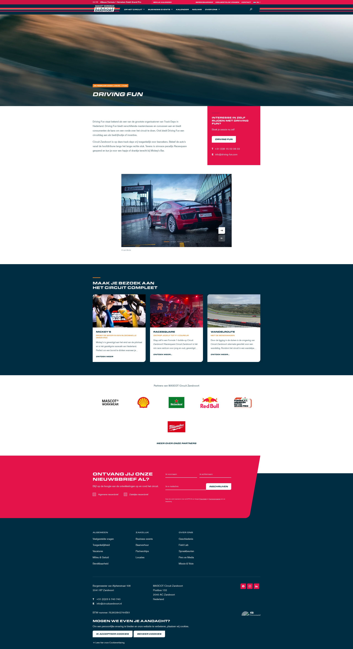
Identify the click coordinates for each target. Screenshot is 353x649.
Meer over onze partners (176, 443)
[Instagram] (250, 586)
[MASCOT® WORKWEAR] (110, 402)
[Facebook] (243, 586)
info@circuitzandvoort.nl (109, 603)
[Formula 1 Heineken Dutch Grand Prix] (243, 402)
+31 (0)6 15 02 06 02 (227, 148)
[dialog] (176, 632)
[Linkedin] (256, 586)
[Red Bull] (209, 402)
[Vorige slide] (221, 238)
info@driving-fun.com (226, 154)
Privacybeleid (203, 499)
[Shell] (143, 402)
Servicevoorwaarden (215, 499)
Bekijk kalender (162, 2)
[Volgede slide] (221, 230)
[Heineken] (176, 402)
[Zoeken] (251, 9)
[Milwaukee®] (176, 427)
